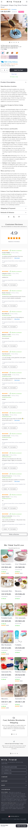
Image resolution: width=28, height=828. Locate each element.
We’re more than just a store (8, 803)
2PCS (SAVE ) (5, 56)
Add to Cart (21, 826)
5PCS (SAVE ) (5, 58)
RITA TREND (4, 792)
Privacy (18, 819)
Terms (15, 819)
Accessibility (23, 819)
